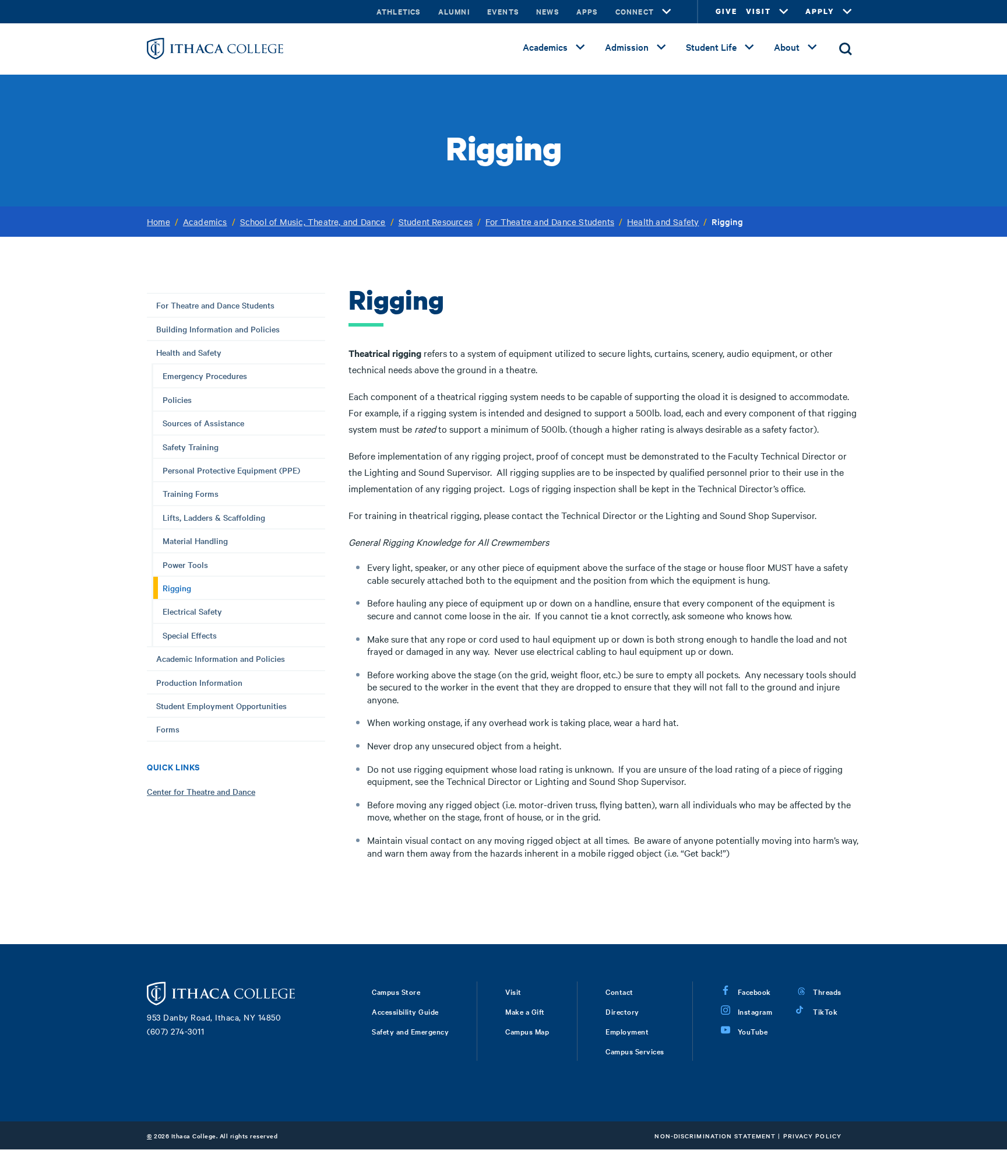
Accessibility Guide (405, 1011)
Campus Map (527, 1031)
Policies (177, 399)
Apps (587, 11)
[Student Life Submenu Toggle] (749, 47)
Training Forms (191, 493)
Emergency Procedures (205, 375)
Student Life (711, 46)
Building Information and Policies (218, 329)
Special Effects (190, 635)
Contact (619, 991)
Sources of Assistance (203, 423)
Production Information (199, 682)
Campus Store (396, 991)
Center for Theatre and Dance (201, 791)
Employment (627, 1031)
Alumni (454, 11)
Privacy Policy (812, 1135)
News (547, 11)
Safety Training (191, 447)
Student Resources (436, 221)
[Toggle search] (845, 49)
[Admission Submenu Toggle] (661, 47)
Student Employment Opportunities (221, 705)
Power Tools (185, 564)
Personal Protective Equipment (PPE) (231, 470)
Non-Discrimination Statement (715, 1135)
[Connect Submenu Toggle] (666, 11)
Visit (513, 991)
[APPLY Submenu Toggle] (847, 11)
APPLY (820, 11)
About (787, 46)
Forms (167, 729)
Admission (627, 46)
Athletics (398, 11)
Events (503, 11)
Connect (634, 11)
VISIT (758, 11)
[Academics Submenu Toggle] (580, 47)
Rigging (177, 588)
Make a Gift (525, 1011)
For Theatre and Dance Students (549, 221)
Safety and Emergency (410, 1031)
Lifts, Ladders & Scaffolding (214, 517)
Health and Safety (663, 221)
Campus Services (634, 1051)
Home (158, 221)
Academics (545, 46)
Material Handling (195, 540)
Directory (622, 1011)
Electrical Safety (192, 611)
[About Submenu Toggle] (812, 47)
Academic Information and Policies (220, 658)
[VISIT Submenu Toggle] (784, 11)
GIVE (726, 11)
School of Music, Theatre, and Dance (313, 221)
